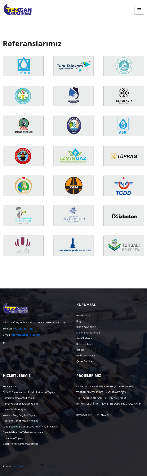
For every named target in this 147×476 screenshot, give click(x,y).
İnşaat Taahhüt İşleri (15, 409)
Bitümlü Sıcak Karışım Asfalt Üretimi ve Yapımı (29, 392)
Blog (78, 321)
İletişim (80, 349)
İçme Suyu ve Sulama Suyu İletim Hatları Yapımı (30, 426)
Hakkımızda (83, 315)
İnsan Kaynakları (86, 327)
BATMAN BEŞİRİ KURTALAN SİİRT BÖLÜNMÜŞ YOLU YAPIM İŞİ (108, 406)
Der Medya (18, 466)
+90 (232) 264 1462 (23, 328)
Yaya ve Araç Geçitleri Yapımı (19, 415)
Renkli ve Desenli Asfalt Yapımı (20, 403)
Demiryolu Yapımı (13, 438)
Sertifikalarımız (85, 338)
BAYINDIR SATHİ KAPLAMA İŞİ (92, 415)
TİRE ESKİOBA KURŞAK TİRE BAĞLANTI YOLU (101, 398)
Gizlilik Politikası (85, 355)
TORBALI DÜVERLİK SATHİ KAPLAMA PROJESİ (101, 392)
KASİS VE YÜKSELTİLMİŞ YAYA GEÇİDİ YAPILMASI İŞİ (105, 386)
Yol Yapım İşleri (11, 386)
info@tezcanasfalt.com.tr (25, 334)
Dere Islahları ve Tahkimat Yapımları (23, 432)
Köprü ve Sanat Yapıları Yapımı (20, 421)
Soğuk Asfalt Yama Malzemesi (20, 443)
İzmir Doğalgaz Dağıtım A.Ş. (73, 165)
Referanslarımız (85, 344)
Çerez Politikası (85, 361)
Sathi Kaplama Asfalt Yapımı (19, 398)
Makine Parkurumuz (88, 332)
